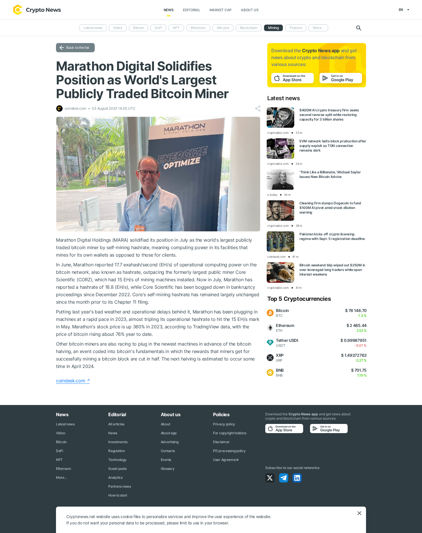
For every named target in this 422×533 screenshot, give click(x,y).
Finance (296, 28)
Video (117, 28)
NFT (176, 28)
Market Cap (221, 10)
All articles (116, 424)
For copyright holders (229, 433)
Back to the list (77, 47)
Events (166, 460)
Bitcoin (138, 28)
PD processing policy (229, 451)
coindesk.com (70, 380)
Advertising (170, 442)
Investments (117, 442)
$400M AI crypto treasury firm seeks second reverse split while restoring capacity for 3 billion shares (329, 114)
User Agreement (226, 460)
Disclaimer (221, 442)
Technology (117, 460)
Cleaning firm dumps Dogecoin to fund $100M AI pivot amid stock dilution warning (330, 207)
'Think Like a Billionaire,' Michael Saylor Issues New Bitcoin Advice (330, 174)
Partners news (119, 486)
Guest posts (117, 468)
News (169, 10)
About (165, 424)
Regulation (116, 451)
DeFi (158, 28)
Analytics (115, 477)
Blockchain (249, 28)
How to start (117, 495)
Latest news (93, 28)
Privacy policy (224, 424)
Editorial (191, 10)
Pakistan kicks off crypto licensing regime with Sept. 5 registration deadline (332, 236)
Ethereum (198, 28)
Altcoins (223, 28)
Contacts (168, 451)
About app (169, 433)
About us (249, 10)
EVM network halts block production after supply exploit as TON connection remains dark (332, 145)
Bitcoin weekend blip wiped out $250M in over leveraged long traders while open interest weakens (332, 269)
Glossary (168, 468)
